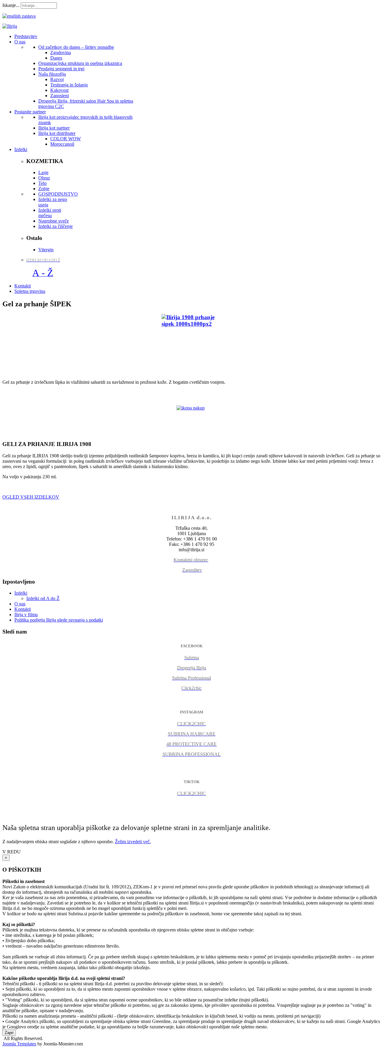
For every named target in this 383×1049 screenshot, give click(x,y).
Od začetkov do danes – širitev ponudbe (76, 47)
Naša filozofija (52, 74)
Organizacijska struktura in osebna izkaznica (80, 63)
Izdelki (20, 593)
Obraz (44, 177)
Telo (42, 183)
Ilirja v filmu (26, 614)
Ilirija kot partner (54, 127)
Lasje (43, 172)
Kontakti (22, 609)
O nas (19, 603)
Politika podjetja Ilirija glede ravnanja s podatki (58, 619)
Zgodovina (60, 52)
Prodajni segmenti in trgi (61, 68)
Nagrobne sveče (53, 220)
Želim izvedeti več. (133, 841)
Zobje (43, 188)
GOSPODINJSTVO (58, 194)
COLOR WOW (65, 138)
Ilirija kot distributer (56, 133)
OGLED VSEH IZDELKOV (30, 497)
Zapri (9, 1032)
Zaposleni (59, 95)
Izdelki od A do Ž (43, 598)
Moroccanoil (62, 144)
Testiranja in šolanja (69, 84)
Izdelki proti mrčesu (49, 213)
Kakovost (59, 90)
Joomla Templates (19, 1043)
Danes (56, 57)
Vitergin (46, 249)
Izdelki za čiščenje (55, 226)
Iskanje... (10, 5)
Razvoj (57, 79)
